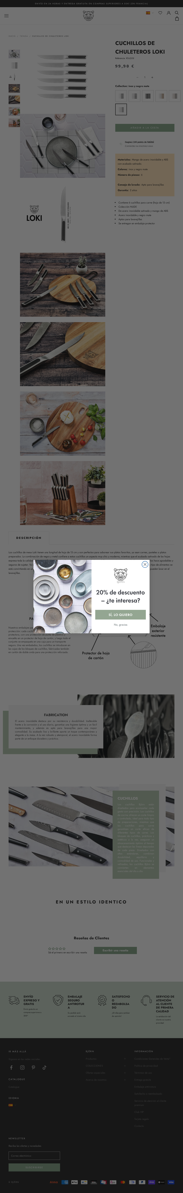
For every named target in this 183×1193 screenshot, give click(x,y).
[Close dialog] (145, 564)
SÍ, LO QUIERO (120, 614)
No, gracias (120, 625)
